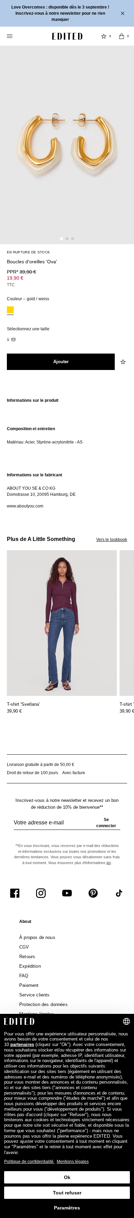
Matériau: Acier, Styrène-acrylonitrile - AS (44, 442)
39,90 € (14, 711)
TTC (11, 284)
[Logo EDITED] (67, 36)
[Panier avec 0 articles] (121, 36)
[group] (67, 825)
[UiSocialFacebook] (14, 893)
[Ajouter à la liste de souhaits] (123, 362)
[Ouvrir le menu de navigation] (10, 36)
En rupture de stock (28, 252)
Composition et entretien (31, 429)
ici (109, 863)
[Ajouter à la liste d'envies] (123, 258)
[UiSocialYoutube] (67, 893)
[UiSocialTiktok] (119, 893)
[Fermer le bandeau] (123, 13)
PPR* (21, 271)
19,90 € (15, 278)
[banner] (67, 13)
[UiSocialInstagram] (40, 893)
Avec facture (73, 772)
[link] (25, 922)
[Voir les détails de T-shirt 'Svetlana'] (62, 623)
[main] (67, 453)
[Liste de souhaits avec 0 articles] (103, 36)
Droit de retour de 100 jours (32, 772)
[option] (10, 310)
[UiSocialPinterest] (93, 893)
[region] (67, 404)
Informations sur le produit (32, 400)
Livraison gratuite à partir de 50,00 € (40, 764)
